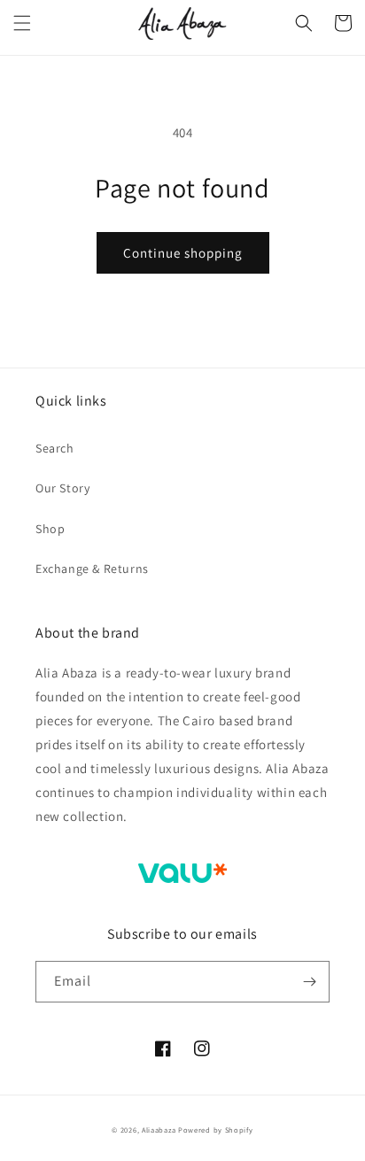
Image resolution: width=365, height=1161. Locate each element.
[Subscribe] (309, 981)
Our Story (62, 488)
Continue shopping (183, 252)
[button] (22, 23)
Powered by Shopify (215, 1129)
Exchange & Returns (92, 569)
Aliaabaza (158, 1129)
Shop (50, 529)
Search (54, 448)
